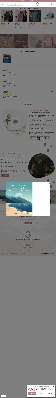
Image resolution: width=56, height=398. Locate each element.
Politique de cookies (36, 396)
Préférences (50, 393)
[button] (53, 386)
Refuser (41, 393)
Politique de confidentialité (44, 396)
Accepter (32, 393)
